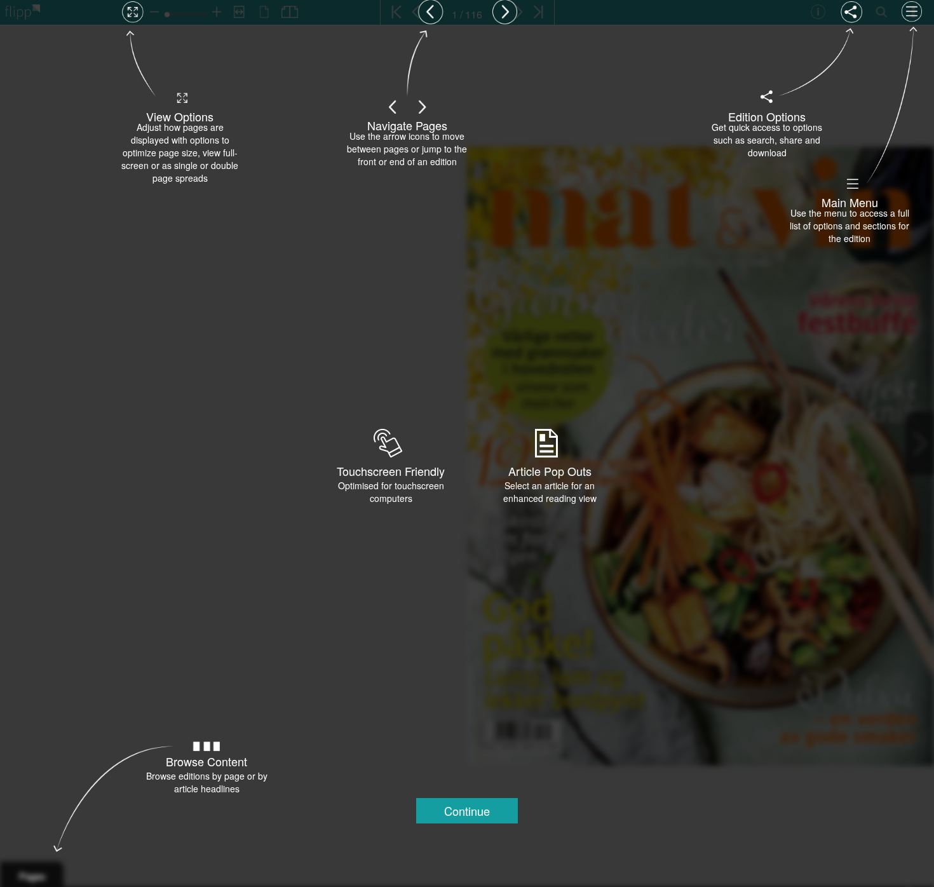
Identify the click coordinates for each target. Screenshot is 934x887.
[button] (467, 810)
